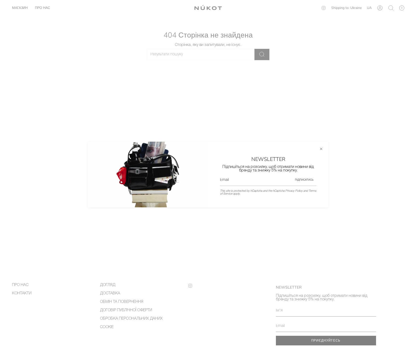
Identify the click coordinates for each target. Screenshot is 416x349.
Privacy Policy (294, 191)
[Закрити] (321, 148)
